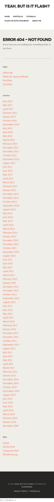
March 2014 (9, 228)
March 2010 (9, 414)
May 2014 (7, 220)
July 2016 (7, 128)
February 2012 (10, 325)
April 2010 (8, 410)
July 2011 (7, 352)
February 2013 (10, 278)
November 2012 (11, 290)
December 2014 (10, 193)
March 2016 (9, 139)
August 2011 (9, 348)
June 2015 (8, 170)
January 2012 (9, 329)
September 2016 (11, 124)
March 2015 (9, 182)
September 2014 (11, 205)
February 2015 (10, 186)
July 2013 (7, 259)
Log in (6, 442)
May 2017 (7, 105)
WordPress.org (10, 454)
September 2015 (11, 159)
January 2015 (9, 190)
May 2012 (7, 313)
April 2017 (8, 108)
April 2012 (8, 317)
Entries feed (9, 446)
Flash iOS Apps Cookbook (17, 21)
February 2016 (10, 143)
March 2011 (9, 367)
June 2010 (8, 402)
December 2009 (10, 425)
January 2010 (9, 421)
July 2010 (7, 398)
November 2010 (11, 383)
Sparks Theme (20, 491)
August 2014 (9, 209)
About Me (36, 21)
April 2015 (8, 178)
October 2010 (10, 387)
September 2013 (11, 251)
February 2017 (10, 112)
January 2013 (9, 282)
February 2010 (10, 417)
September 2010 (11, 390)
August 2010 (9, 394)
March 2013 (9, 275)
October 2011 (10, 340)
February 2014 (10, 232)
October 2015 (10, 155)
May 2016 (7, 135)
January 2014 (9, 236)
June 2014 (8, 217)
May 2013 (7, 267)
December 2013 (10, 240)
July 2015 (7, 166)
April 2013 (8, 271)
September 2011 (11, 344)
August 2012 (9, 302)
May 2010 (7, 406)
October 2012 (10, 294)
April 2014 (8, 224)
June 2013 (8, 263)
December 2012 (10, 286)
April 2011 (8, 363)
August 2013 (9, 255)
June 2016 (8, 132)
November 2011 (11, 336)
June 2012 (8, 309)
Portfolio (18, 16)
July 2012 (7, 305)
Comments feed (11, 450)
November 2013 (11, 244)
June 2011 (8, 356)
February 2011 (10, 371)
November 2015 (11, 151)
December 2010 (10, 379)
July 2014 (7, 213)
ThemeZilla (34, 491)
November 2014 (11, 197)
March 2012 (9, 321)
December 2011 (10, 332)
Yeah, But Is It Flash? (27, 6)
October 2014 (10, 201)
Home (7, 16)
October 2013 (10, 247)
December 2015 (10, 147)
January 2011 (9, 375)
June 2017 (8, 101)
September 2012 (11, 298)
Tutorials (31, 16)
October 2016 (10, 120)
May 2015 (7, 174)
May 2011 (7, 360)
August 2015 (9, 162)
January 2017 (9, 116)
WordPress (26, 487)
